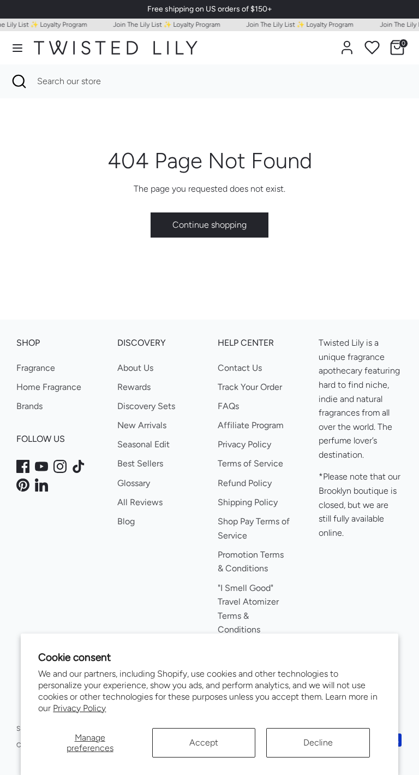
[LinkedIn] (41, 485)
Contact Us (240, 368)
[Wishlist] (372, 47)
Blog (126, 521)
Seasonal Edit (143, 444)
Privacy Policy (79, 708)
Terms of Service (250, 463)
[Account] (347, 43)
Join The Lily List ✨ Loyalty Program (163, 24)
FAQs (228, 406)
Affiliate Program (251, 425)
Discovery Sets (146, 406)
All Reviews (140, 502)
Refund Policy (245, 483)
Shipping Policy (248, 502)
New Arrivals (141, 425)
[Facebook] (22, 466)
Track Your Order (250, 387)
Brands (29, 406)
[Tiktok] (78, 466)
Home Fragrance (48, 387)
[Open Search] (18, 81)
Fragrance (35, 368)
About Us (135, 368)
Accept (203, 742)
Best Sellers (140, 463)
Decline (318, 742)
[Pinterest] (22, 485)
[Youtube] (41, 466)
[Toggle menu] (17, 48)
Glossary (133, 483)
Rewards (134, 387)
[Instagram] (60, 466)
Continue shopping (209, 225)
